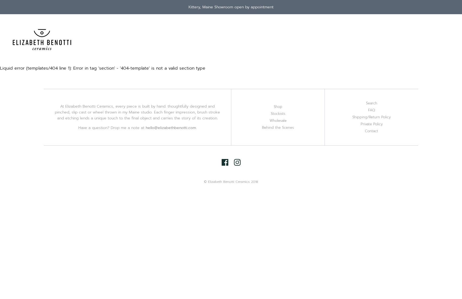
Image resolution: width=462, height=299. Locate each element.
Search (371, 103)
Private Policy (372, 124)
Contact (371, 131)
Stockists (278, 113)
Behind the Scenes (278, 127)
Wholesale (278, 120)
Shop (278, 106)
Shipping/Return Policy (371, 117)
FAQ (371, 110)
